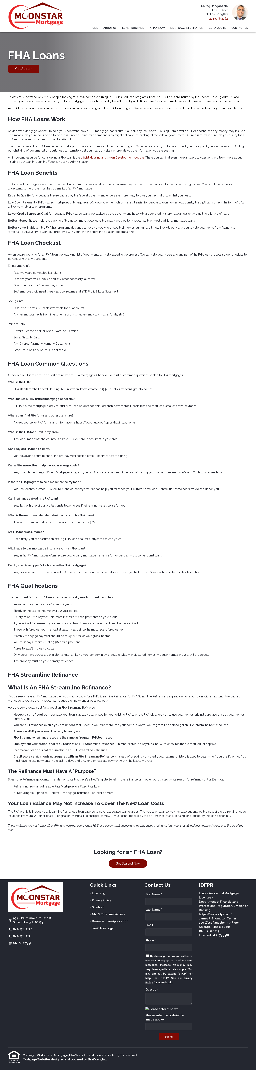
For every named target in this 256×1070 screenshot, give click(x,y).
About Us (110, 27)
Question (151, 989)
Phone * (150, 940)
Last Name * (153, 909)
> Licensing (97, 893)
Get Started (23, 69)
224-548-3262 (218, 18)
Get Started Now (128, 863)
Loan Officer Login (102, 928)
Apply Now (157, 27)
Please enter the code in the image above (164, 1017)
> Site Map (97, 907)
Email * (150, 925)
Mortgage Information (186, 27)
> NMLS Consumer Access (107, 914)
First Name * (153, 894)
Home (94, 27)
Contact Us (239, 27)
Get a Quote (217, 27)
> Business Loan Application (109, 921)
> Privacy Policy (100, 900)
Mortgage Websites (36, 1059)
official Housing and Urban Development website (112, 157)
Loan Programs (133, 27)
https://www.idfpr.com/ (215, 914)
